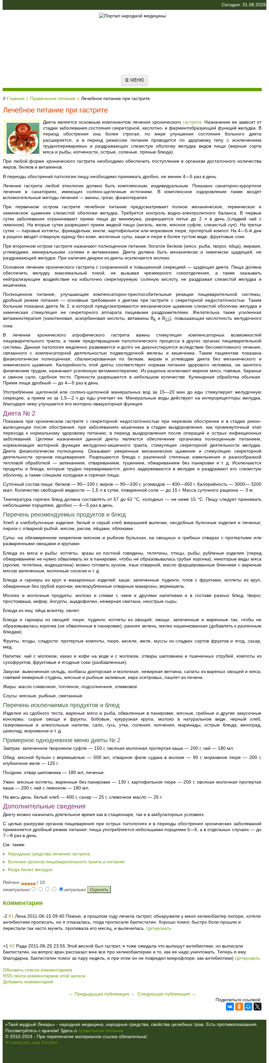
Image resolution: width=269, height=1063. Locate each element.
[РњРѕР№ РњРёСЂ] (248, 1007)
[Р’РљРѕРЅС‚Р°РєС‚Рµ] (230, 1007)
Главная (16, 98)
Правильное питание (52, 98)
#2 (12, 946)
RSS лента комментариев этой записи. (45, 975)
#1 (11, 916)
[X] (257, 1007)
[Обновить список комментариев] (44, 903)
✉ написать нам (22, 1042)
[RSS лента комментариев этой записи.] (43, 903)
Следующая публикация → (166, 993)
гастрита (192, 122)
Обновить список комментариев (37, 969)
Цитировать (158, 928)
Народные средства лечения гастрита (49, 853)
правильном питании (100, 1030)
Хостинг (49, 1042)
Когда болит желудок (30, 869)
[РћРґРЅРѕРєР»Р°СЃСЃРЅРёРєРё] (239, 1007)
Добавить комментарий (28, 981)
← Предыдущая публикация (99, 993)
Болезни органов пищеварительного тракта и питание (66, 861)
